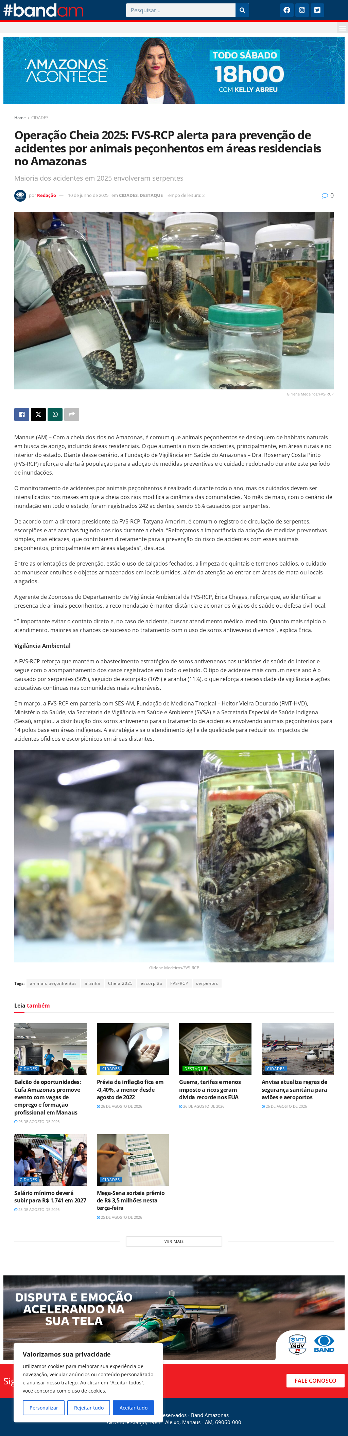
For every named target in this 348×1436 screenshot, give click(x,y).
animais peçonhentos (53, 983)
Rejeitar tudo (89, 1407)
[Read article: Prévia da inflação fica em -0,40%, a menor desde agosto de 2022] (133, 1049)
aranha (92, 983)
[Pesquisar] (242, 10)
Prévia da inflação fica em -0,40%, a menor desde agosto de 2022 (130, 1089)
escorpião (151, 983)
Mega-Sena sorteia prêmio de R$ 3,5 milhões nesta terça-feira (131, 1200)
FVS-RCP (179, 983)
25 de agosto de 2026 (38, 1209)
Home (20, 118)
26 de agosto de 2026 (38, 1121)
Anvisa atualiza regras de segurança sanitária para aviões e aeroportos (294, 1089)
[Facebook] (287, 10)
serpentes (207, 983)
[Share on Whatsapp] (55, 414)
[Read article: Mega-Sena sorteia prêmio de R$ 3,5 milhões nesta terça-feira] (133, 1160)
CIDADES (40, 118)
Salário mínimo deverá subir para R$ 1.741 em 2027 (50, 1196)
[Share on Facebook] (21, 414)
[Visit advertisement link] (174, 70)
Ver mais (174, 1241)
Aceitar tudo (133, 1407)
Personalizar (44, 1407)
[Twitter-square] (317, 10)
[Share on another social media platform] (71, 414)
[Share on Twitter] (38, 414)
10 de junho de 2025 (88, 195)
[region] (88, 1382)
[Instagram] (302, 10)
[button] (342, 27)
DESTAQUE (151, 195)
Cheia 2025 (120, 983)
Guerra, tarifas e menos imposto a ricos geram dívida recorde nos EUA (210, 1089)
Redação (46, 195)
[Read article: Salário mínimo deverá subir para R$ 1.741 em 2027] (50, 1160)
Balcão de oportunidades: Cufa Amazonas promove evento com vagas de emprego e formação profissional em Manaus (47, 1097)
